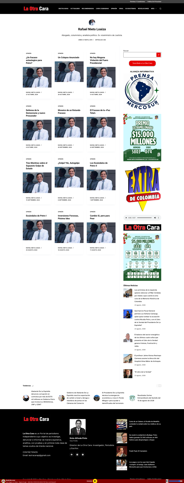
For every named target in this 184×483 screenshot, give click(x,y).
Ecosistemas (130, 8)
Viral (121, 8)
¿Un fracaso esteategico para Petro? (34, 60)
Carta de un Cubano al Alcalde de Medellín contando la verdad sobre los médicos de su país (145, 424)
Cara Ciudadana (102, 8)
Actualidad (75, 8)
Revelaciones (143, 8)
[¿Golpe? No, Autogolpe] (69, 177)
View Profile (74, 441)
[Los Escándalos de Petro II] (101, 180)
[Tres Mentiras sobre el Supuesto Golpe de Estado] (37, 183)
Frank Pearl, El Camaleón (138, 451)
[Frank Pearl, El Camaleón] (121, 451)
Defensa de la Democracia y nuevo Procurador (35, 113)
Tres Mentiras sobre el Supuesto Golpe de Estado (36, 166)
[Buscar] (160, 8)
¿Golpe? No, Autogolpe (69, 163)
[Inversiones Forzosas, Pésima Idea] (69, 233)
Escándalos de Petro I (36, 215)
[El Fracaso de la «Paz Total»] (101, 127)
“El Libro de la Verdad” (143, 372)
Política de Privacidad (154, 1)
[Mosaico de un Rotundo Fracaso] (69, 127)
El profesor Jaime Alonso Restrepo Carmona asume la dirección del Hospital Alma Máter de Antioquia (147, 358)
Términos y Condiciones (137, 1)
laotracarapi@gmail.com (39, 455)
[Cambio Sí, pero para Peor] (101, 233)
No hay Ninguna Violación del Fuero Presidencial (99, 60)
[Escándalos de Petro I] (37, 230)
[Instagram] (83, 455)
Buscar (126, 51)
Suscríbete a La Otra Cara (142, 63)
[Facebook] (72, 455)
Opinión (114, 8)
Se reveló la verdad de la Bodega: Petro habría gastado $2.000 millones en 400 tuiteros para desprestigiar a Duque (143, 437)
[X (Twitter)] (77, 455)
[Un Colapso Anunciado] (69, 72)
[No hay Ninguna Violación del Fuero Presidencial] (101, 77)
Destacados (63, 8)
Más (152, 8)
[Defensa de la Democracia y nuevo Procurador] (37, 130)
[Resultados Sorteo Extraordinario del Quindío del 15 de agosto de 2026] (132, 398)
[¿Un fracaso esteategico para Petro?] (37, 77)
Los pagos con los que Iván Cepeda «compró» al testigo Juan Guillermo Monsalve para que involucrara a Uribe (143, 464)
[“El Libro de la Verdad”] (127, 373)
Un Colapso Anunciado (68, 57)
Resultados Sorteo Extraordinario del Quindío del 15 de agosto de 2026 (149, 398)
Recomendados (88, 8)
